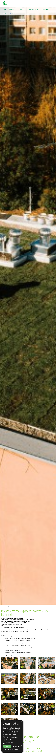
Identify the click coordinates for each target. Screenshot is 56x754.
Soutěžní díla (21, 9)
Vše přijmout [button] (7, 746)
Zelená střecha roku (7, 3)
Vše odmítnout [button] (17, 746)
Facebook (13, 13)
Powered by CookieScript (12, 751)
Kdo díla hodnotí (46, 9)
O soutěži (11, 9)
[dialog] (12, 736)
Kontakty (5, 13)
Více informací (13, 734)
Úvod (4, 9)
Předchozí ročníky (33, 9)
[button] (12, 749)
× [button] (21, 722)
